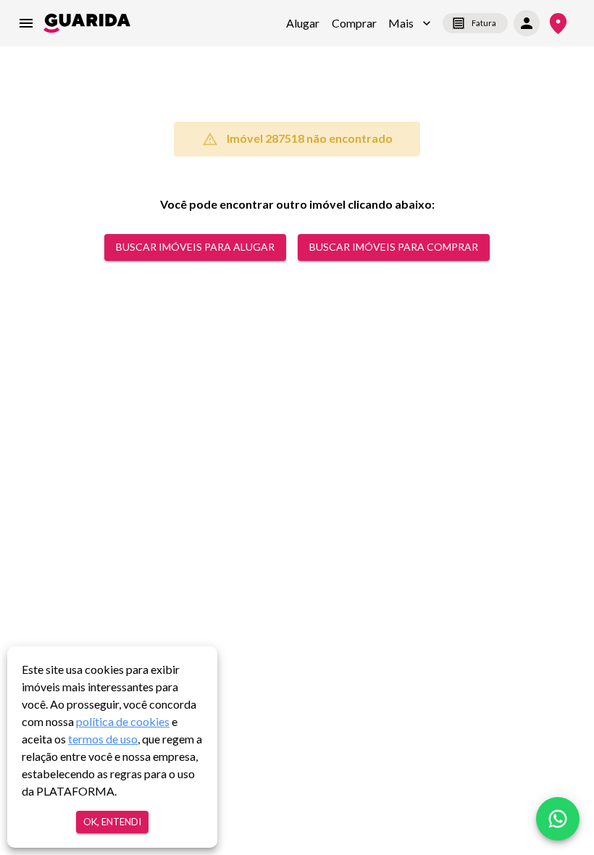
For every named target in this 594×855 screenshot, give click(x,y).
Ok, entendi (112, 821)
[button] (409, 23)
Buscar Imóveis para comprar (393, 247)
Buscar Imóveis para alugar (195, 247)
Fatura (484, 23)
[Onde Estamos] (558, 23)
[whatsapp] (558, 819)
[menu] (26, 23)
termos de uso (103, 739)
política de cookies (123, 721)
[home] (86, 23)
